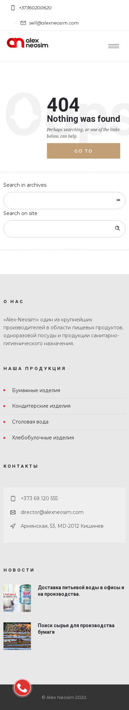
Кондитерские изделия (41, 406)
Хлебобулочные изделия (43, 438)
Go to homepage (90, 153)
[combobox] (64, 200)
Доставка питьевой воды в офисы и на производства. (81, 591)
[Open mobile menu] (115, 46)
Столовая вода (30, 422)
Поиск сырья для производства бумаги (76, 629)
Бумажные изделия (36, 390)
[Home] (27, 46)
